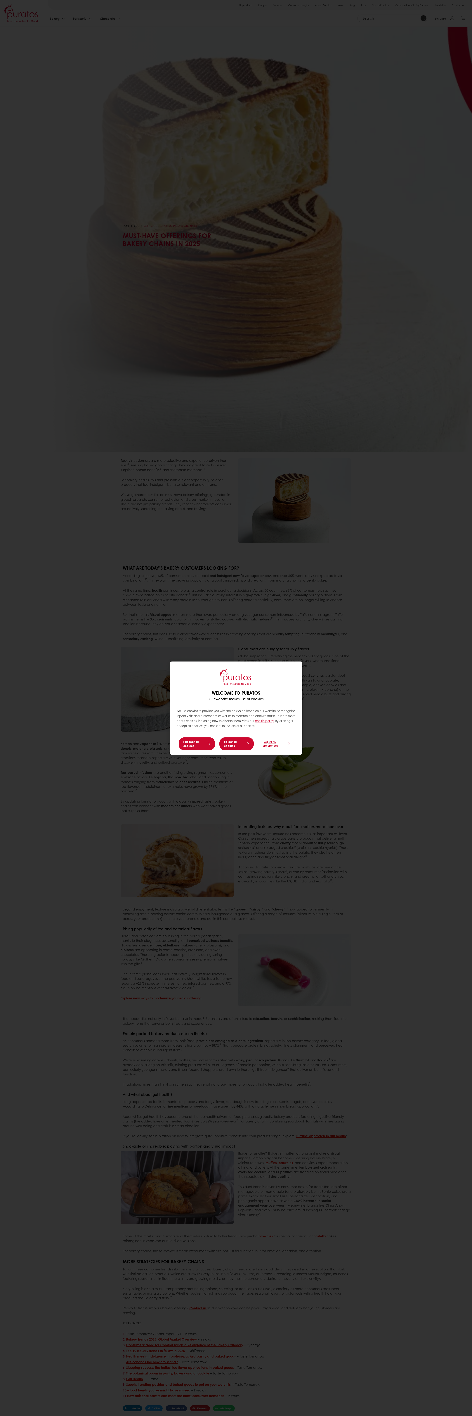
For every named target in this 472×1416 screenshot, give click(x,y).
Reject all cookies (230, 744)
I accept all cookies (191, 744)
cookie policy (264, 721)
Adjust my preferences (270, 743)
